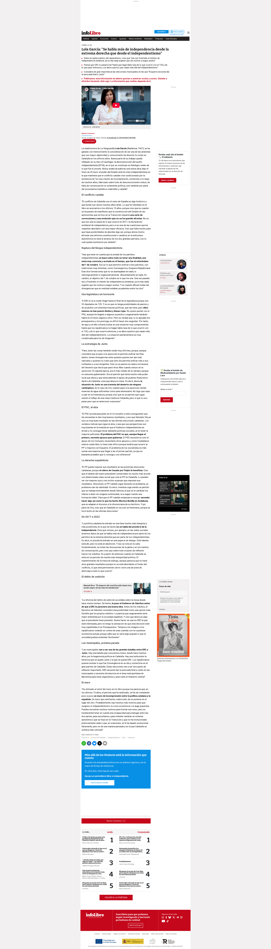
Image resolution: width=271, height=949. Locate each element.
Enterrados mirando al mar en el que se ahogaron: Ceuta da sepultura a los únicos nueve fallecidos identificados (94, 851)
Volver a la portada (116, 897)
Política (86, 39)
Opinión (95, 39)
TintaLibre (159, 39)
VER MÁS (184, 509)
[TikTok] (168, 921)
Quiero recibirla (167, 180)
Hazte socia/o (135, 925)
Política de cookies (171, 934)
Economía (104, 39)
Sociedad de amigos (134, 934)
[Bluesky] (169, 918)
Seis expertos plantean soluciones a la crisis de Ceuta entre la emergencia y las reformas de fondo (93, 873)
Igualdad (122, 39)
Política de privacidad (157, 934)
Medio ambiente (135, 39)
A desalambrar (166, 261)
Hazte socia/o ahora (99, 783)
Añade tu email (166, 389)
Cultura (114, 39)
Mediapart (148, 39)
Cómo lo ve (85, 737)
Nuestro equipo (106, 934)
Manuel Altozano (88, 854)
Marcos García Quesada (127, 843)
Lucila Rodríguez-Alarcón (166, 291)
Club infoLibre (171, 39)
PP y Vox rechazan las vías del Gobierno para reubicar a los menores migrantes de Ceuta (130, 838)
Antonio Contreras (88, 133)
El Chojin (163, 278)
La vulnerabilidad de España (167, 287)
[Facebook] (166, 917)
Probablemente (125, 861)
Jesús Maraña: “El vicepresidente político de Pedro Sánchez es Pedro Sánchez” (165, 499)
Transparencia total (176, 35)
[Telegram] (177, 918)
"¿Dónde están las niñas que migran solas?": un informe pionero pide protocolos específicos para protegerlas (93, 862)
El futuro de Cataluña (98, 737)
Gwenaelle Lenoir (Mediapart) (129, 854)
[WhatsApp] (163, 918)
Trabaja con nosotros (119, 934)
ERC (123, 737)
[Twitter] (173, 918)
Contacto (97, 934)
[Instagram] (181, 918)
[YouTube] (163, 921)
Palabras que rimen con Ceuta (166, 274)
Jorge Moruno (165, 263)
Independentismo (114, 737)
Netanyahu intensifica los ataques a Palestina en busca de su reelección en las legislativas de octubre (131, 851)
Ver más (162, 609)
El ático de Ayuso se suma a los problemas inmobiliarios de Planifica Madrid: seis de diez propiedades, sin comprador (93, 839)
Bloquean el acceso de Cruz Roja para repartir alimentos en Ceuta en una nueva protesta (94, 884)
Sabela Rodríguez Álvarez (91, 866)
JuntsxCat (131, 737)
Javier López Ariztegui (126, 864)
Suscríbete (161, 31)
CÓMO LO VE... (87, 45)
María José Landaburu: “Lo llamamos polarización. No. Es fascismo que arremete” (165, 487)
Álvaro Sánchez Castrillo (90, 843)
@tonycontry (87, 135)
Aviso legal (145, 934)
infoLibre (85, 888)
